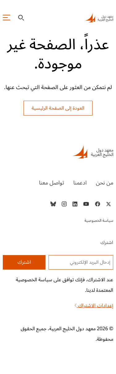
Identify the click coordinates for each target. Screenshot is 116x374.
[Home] (58, 151)
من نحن (104, 183)
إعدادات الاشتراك (95, 305)
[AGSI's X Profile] (108, 204)
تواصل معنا (51, 183)
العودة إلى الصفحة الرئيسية (58, 108)
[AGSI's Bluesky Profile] (53, 204)
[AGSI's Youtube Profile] (86, 204)
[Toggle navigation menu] (6, 17)
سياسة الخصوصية (98, 220)
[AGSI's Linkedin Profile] (75, 204)
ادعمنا (80, 183)
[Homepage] (99, 17)
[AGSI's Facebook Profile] (97, 204)
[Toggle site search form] (21, 18)
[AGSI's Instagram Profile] (64, 204)
